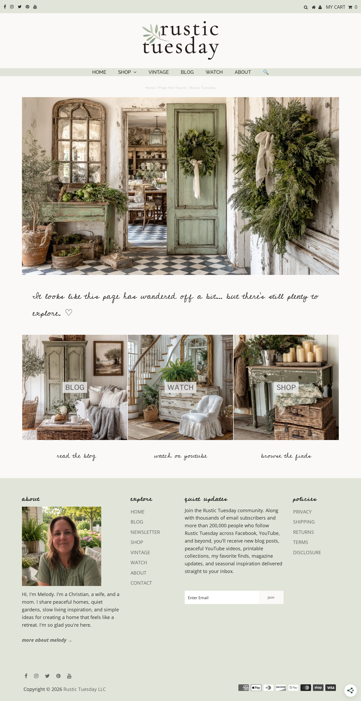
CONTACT (141, 583)
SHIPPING (304, 522)
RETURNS (303, 532)
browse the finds (286, 455)
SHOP (124, 72)
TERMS (300, 542)
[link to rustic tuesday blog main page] (74, 442)
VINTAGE (159, 72)
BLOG (187, 72)
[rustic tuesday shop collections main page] (286, 390)
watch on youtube (180, 455)
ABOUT (243, 72)
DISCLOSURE (307, 552)
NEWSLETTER (145, 532)
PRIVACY (302, 511)
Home (150, 87)
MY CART (341, 7)
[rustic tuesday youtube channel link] (180, 442)
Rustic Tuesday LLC (84, 689)
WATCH (214, 72)
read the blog (76, 455)
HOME (99, 72)
